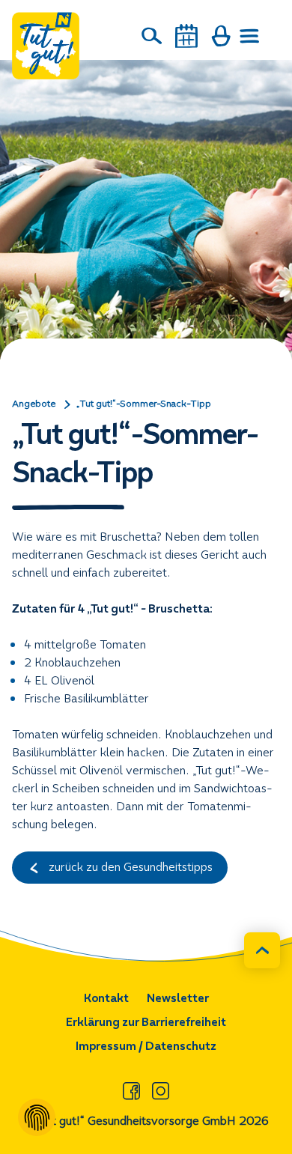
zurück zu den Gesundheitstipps (129, 866)
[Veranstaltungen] (186, 36)
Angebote (33, 403)
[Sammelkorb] (221, 36)
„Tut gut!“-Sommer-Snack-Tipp (143, 403)
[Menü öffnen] (250, 36)
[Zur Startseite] (45, 45)
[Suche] (152, 36)
